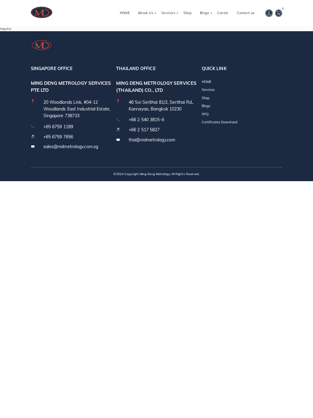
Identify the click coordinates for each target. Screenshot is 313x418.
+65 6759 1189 (58, 126)
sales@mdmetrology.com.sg (70, 146)
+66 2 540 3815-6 (146, 119)
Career (223, 13)
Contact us (246, 13)
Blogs (204, 13)
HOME (125, 13)
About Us (145, 13)
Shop (187, 13)
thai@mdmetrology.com (152, 140)
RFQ (205, 114)
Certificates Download (220, 122)
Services (168, 13)
